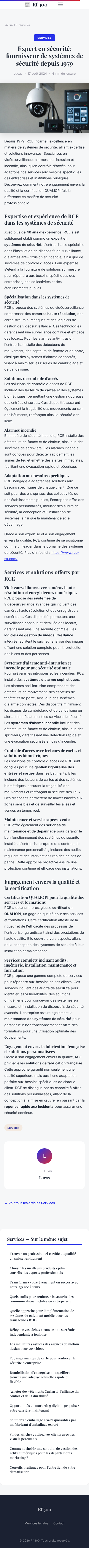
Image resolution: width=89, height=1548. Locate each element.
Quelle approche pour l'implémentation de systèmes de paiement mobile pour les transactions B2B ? (42, 1315)
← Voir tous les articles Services (29, 1203)
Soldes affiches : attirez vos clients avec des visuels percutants (42, 1436)
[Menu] (60, 4)
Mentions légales (36, 1523)
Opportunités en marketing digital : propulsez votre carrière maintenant (44, 1407)
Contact (59, 1523)
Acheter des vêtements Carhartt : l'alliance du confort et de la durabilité (44, 1393)
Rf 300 (36, 4)
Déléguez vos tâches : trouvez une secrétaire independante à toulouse (43, 1331)
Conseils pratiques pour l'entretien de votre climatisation (43, 1469)
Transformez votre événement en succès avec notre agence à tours (44, 1284)
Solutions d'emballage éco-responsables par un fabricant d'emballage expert (43, 1422)
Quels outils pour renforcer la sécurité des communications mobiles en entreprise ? (42, 1298)
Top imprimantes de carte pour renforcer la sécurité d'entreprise (43, 1360)
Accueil (10, 25)
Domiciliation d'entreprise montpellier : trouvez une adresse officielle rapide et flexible (40, 1377)
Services (24, 25)
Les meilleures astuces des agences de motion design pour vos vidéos (44, 1346)
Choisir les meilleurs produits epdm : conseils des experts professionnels (38, 1270)
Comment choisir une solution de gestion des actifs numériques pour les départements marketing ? (44, 1453)
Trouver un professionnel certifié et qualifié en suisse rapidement (43, 1255)
